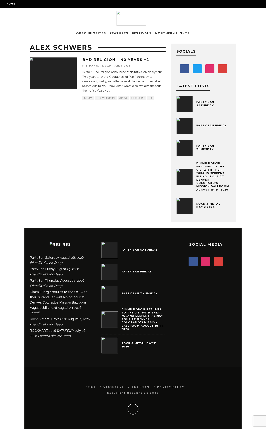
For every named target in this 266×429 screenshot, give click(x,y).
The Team (141, 386)
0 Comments (138, 98)
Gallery (88, 98)
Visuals (123, 98)
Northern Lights (172, 33)
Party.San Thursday (205, 147)
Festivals (142, 33)
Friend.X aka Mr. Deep (96, 66)
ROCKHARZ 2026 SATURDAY (52, 330)
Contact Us (113, 386)
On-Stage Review (105, 98)
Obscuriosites (91, 33)
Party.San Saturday (205, 103)
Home (11, 3)
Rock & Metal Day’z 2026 (208, 205)
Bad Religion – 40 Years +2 (115, 59)
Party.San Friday (211, 125)
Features (119, 33)
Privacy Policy (170, 386)
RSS (66, 244)
